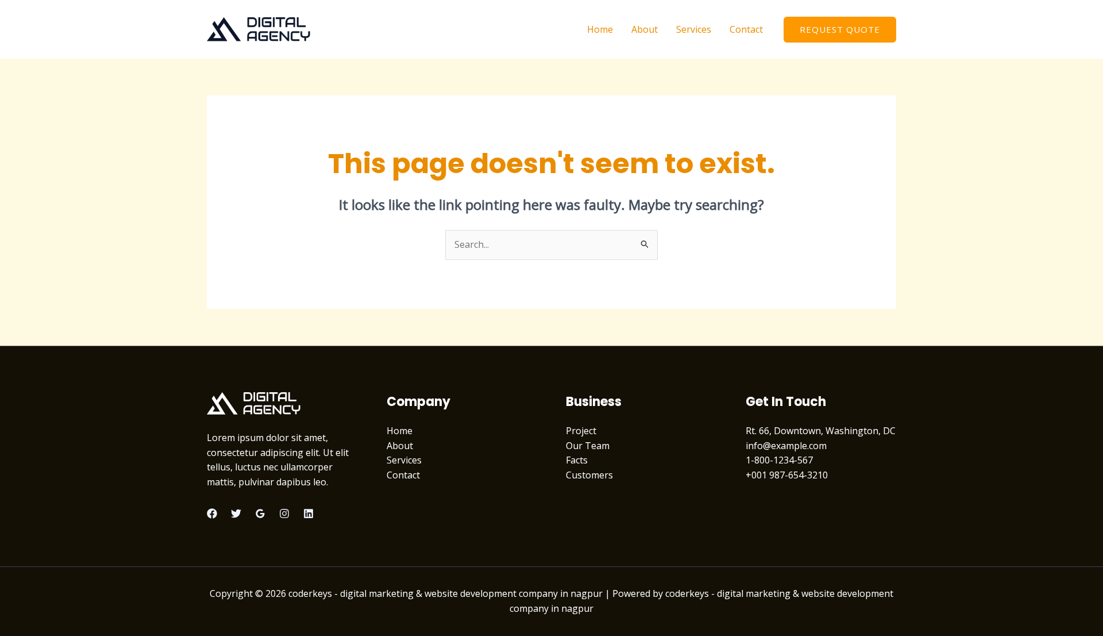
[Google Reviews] (260, 513)
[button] (840, 30)
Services (693, 29)
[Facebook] (212, 513)
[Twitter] (236, 513)
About (644, 29)
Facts (577, 460)
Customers (589, 475)
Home (600, 29)
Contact (746, 29)
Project (581, 430)
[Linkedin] (308, 513)
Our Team (588, 445)
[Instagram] (284, 513)
